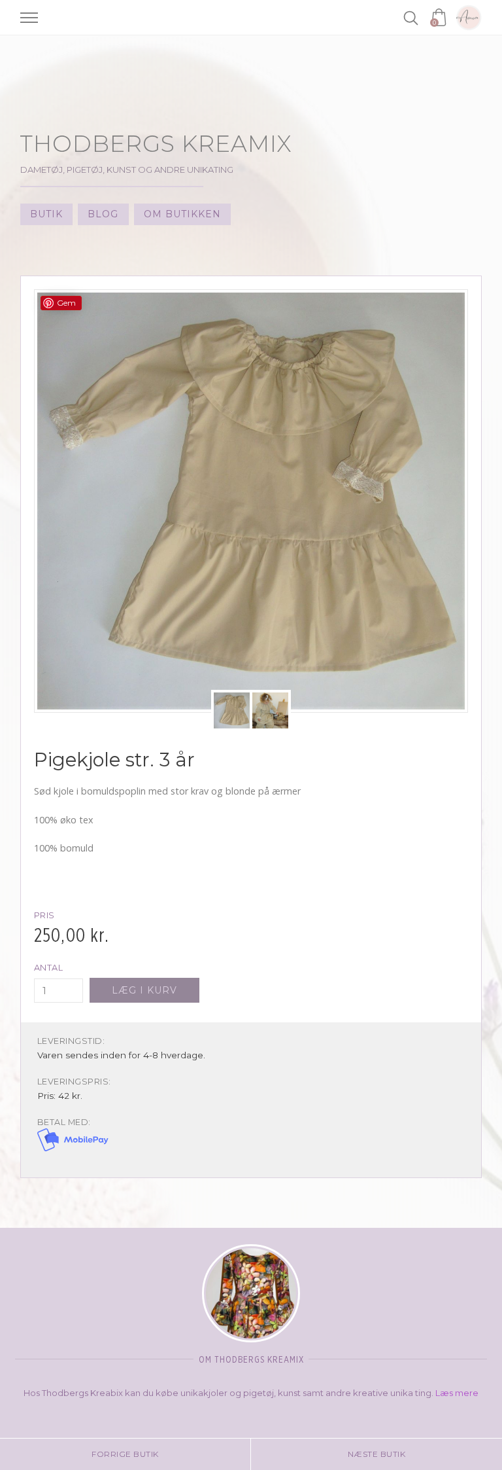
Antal (48, 968)
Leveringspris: (74, 1081)
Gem (66, 303)
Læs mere (456, 1393)
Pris (44, 915)
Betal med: (64, 1122)
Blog (103, 214)
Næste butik (377, 1454)
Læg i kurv (144, 990)
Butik (46, 214)
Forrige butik (125, 1454)
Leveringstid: (71, 1041)
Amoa (469, 18)
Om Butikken (182, 214)
